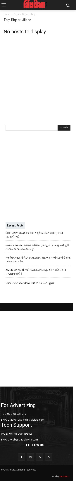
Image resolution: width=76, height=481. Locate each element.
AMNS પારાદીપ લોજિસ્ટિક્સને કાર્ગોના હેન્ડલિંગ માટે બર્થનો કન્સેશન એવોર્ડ (36, 271)
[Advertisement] (38, 77)
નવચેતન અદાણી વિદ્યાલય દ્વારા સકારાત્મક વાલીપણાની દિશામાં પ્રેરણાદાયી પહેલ (38, 259)
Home (7, 14)
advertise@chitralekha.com (27, 419)
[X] (39, 457)
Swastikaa (64, 476)
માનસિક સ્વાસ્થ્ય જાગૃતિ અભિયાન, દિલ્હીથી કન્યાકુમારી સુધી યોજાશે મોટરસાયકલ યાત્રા (37, 247)
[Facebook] (21, 457)
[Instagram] (30, 457)
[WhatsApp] (48, 457)
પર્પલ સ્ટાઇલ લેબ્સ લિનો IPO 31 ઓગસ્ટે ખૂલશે (30, 283)
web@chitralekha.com (24, 439)
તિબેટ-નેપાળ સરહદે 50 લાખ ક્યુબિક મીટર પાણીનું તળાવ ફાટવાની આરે (34, 234)
